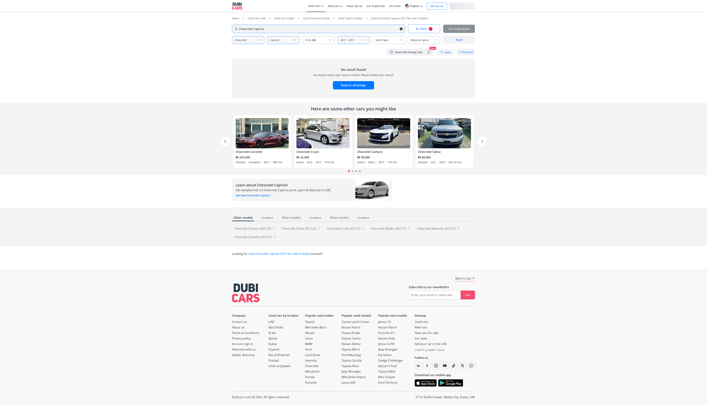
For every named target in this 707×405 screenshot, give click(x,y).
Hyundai (311, 360)
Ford (308, 349)
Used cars (421, 322)
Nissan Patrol (351, 327)
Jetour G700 (386, 344)
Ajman (272, 338)
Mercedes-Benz (315, 327)
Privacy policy (241, 338)
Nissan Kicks (386, 338)
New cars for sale (426, 333)
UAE (271, 322)
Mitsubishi (312, 371)
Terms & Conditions (245, 333)
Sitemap (420, 316)
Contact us (239, 322)
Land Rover (313, 355)
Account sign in (242, 344)
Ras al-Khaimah (279, 355)
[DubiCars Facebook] (427, 365)
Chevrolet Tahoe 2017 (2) (299, 229)
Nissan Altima (351, 344)
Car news (421, 338)
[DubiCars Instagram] (436, 365)
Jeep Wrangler (351, 371)
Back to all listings (353, 85)
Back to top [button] (463, 278)
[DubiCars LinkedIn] (418, 365)
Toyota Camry (351, 338)
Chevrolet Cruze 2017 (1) (344, 229)
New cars (421, 327)
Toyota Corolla (352, 360)
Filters (425, 29)
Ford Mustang (351, 355)
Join (467, 295)
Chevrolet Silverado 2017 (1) (436, 229)
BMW (308, 344)
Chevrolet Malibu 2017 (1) (389, 229)
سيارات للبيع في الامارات (430, 350)
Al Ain (272, 333)
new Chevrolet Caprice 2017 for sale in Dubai (279, 254)
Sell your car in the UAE (431, 344)
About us (238, 327)
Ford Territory (388, 383)
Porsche (310, 383)
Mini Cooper (386, 377)
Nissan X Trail (387, 366)
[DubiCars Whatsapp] (471, 365)
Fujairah (274, 349)
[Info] (391, 52)
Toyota (309, 322)
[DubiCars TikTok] (453, 365)
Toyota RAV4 (386, 371)
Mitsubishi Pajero (354, 377)
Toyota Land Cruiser (355, 322)
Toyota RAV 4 (350, 349)
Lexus (309, 338)
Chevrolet (312, 366)
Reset (459, 40)
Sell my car (437, 6)
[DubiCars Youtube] (445, 365)
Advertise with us (244, 349)
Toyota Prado (351, 333)
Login (462, 6)
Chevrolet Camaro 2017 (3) (253, 229)
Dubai (272, 344)
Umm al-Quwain (279, 366)
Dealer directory (243, 355)
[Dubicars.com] (246, 293)
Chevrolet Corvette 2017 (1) (253, 237)
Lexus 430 (348, 383)
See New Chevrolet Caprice (253, 195)
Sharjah (273, 360)
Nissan (309, 333)
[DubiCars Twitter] (462, 365)
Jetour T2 (384, 322)
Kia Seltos (385, 355)
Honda (309, 377)
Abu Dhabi (275, 327)
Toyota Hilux (350, 366)
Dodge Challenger (390, 360)
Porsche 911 (386, 333)
